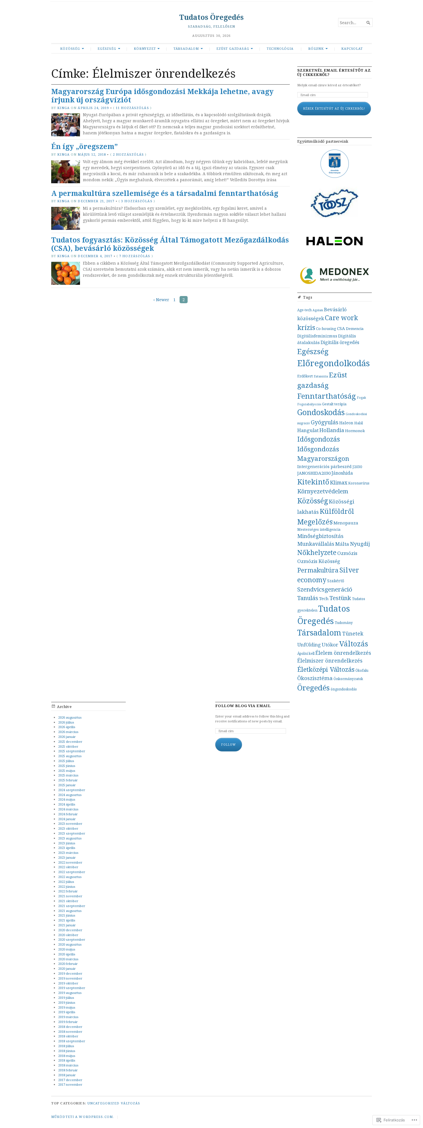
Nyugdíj (360, 543)
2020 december (70, 930)
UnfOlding (309, 645)
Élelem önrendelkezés (343, 652)
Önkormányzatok (348, 678)
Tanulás (307, 598)
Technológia (280, 48)
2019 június (66, 1002)
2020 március (68, 959)
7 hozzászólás (134, 256)
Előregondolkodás (333, 363)
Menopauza (346, 523)
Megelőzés (315, 521)
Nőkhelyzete (316, 552)
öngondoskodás (344, 689)
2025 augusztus (69, 756)
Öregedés (313, 687)
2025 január (67, 785)
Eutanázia (321, 376)
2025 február (68, 780)
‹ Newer (161, 299)
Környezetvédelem (322, 491)
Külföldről (337, 511)
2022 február (68, 891)
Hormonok (355, 430)
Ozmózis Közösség (318, 561)
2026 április (66, 727)
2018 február (68, 1070)
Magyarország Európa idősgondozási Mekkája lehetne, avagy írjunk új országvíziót (162, 95)
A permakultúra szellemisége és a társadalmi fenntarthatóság (164, 193)
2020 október (68, 935)
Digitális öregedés (340, 342)
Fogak (361, 398)
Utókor (330, 644)
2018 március (68, 1065)
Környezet (145, 48)
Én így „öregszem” (84, 146)
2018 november (70, 1031)
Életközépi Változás (326, 669)
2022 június (66, 886)
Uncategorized (103, 1103)
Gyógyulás (324, 422)
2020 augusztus (69, 944)
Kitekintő (313, 481)
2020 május (66, 949)
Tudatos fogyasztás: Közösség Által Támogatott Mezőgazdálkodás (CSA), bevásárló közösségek (170, 244)
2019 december (70, 973)
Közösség (70, 48)
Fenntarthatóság (326, 396)
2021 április (66, 920)
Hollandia (331, 430)
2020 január (67, 968)
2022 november (70, 862)
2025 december (70, 741)
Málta (342, 544)
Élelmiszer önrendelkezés (330, 660)
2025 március (68, 775)
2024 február (68, 814)
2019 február (68, 1022)
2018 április (66, 1060)
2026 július (66, 722)
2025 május (66, 770)
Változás (353, 643)
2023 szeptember (71, 833)
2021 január (67, 925)
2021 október (68, 901)
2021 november (70, 896)
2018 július (66, 1046)
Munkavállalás (315, 543)
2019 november (70, 978)
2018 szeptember (71, 1041)
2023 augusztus (69, 838)
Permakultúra (317, 570)
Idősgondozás (318, 439)
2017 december (70, 1080)
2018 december (70, 1026)
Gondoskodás (321, 412)
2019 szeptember (71, 988)
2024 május (66, 799)
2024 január (67, 819)
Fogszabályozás (309, 404)
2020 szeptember (71, 939)
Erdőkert (305, 376)
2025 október (68, 746)
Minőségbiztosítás (320, 535)
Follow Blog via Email (242, 706)
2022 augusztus (69, 877)
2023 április (66, 847)
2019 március (68, 1017)
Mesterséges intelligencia (318, 529)
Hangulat (308, 430)
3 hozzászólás (137, 201)
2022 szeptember (71, 872)
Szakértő (335, 580)
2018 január (67, 1075)
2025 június (66, 766)
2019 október (68, 983)
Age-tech (304, 310)
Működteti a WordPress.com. (82, 1116)
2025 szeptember (71, 751)
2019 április (66, 1012)
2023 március (68, 852)
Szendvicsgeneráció (324, 589)
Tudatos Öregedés (211, 17)
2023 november (70, 823)
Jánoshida (342, 473)
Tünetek (352, 633)
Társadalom (186, 48)
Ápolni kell (306, 653)
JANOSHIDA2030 (314, 473)
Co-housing (326, 328)
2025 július (66, 761)
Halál (358, 423)
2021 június (66, 915)
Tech (324, 598)
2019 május (66, 1007)
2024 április (66, 804)
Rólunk (316, 48)
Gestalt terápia (334, 404)
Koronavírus (358, 483)
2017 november (70, 1084)
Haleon (346, 422)
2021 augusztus (69, 910)
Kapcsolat (352, 48)
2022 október (68, 867)
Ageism (318, 310)
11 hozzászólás (132, 108)
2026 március (68, 732)
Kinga (63, 108)
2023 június (66, 843)
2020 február (68, 963)
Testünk (340, 598)
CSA (341, 328)
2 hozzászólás (128, 154)
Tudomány (344, 622)
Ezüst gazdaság (232, 48)
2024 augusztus (69, 795)
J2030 (357, 466)
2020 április (66, 954)
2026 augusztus (69, 717)
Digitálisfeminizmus (317, 336)
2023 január (67, 857)
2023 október (68, 828)
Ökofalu (361, 670)
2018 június (66, 1051)
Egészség (107, 48)
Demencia (354, 328)
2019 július (66, 997)
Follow (228, 745)
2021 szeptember (71, 906)
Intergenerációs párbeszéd (324, 466)
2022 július (66, 881)
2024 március (68, 809)
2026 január (67, 736)
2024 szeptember (71, 790)
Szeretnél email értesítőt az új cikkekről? (334, 72)
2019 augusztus (69, 992)
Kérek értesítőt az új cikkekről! (334, 108)
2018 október (68, 1036)
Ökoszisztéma (315, 678)
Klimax (338, 482)
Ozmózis (347, 553)
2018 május (66, 1055)
